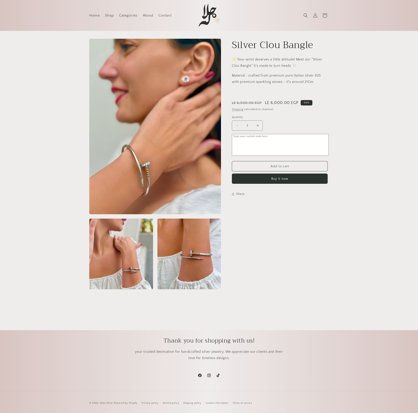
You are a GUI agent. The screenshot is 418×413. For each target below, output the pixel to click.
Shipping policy (192, 403)
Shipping (237, 109)
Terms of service (242, 403)
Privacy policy (150, 403)
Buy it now (279, 179)
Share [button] (240, 194)
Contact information (217, 403)
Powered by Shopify (126, 403)
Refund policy (171, 403)
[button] (305, 15)
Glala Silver (106, 403)
